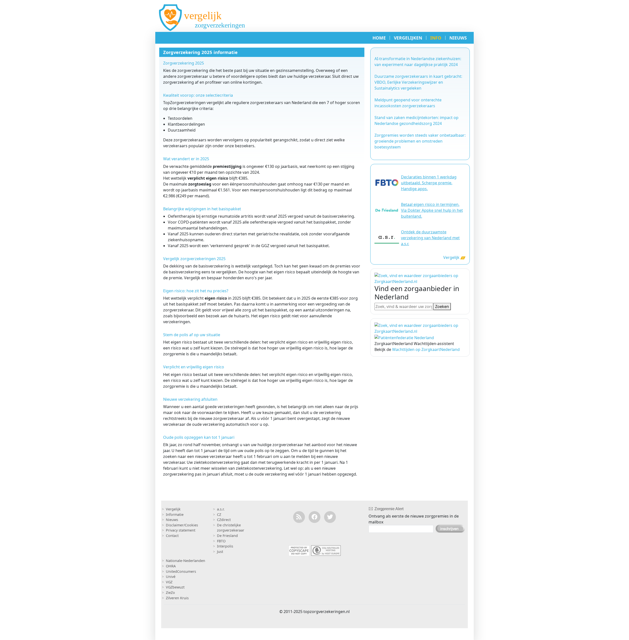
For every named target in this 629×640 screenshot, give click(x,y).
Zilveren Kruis (177, 598)
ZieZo (170, 592)
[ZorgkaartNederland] (420, 328)
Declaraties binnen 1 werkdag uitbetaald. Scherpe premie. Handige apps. (429, 182)
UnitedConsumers (181, 571)
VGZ (169, 582)
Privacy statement (180, 530)
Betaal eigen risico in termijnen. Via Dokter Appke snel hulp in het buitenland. (432, 210)
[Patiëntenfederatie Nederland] (404, 337)
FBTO (221, 541)
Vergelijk (451, 257)
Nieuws (172, 519)
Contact (172, 535)
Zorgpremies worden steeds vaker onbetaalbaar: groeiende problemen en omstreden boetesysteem (420, 141)
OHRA (171, 566)
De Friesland (227, 535)
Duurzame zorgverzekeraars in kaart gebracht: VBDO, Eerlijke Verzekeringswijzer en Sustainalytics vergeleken (418, 82)
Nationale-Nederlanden (185, 560)
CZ (219, 514)
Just (220, 551)
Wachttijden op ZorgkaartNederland (426, 349)
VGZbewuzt (175, 587)
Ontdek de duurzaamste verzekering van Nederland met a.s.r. (430, 237)
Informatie (175, 514)
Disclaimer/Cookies (182, 525)
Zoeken (442, 306)
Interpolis (225, 546)
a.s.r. (221, 509)
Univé (170, 576)
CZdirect (224, 519)
